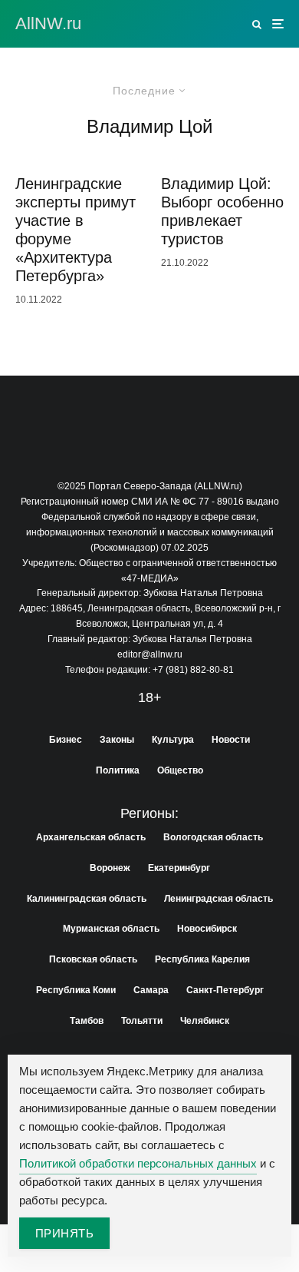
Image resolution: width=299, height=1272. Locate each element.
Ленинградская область (218, 898)
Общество (180, 770)
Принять (64, 1233)
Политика (118, 770)
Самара (151, 990)
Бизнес (65, 739)
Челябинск (204, 1020)
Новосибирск (207, 928)
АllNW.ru (48, 23)
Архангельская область (91, 837)
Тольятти (142, 1020)
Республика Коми (76, 990)
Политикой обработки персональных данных (138, 1163)
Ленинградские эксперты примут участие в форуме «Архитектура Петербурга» (75, 229)
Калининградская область (86, 898)
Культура (173, 739)
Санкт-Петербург (225, 990)
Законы (117, 739)
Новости (231, 739)
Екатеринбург (179, 868)
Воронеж (110, 868)
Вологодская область (213, 837)
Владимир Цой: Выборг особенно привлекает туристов (222, 211)
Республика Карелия (202, 959)
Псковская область (93, 959)
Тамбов (87, 1020)
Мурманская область (111, 928)
